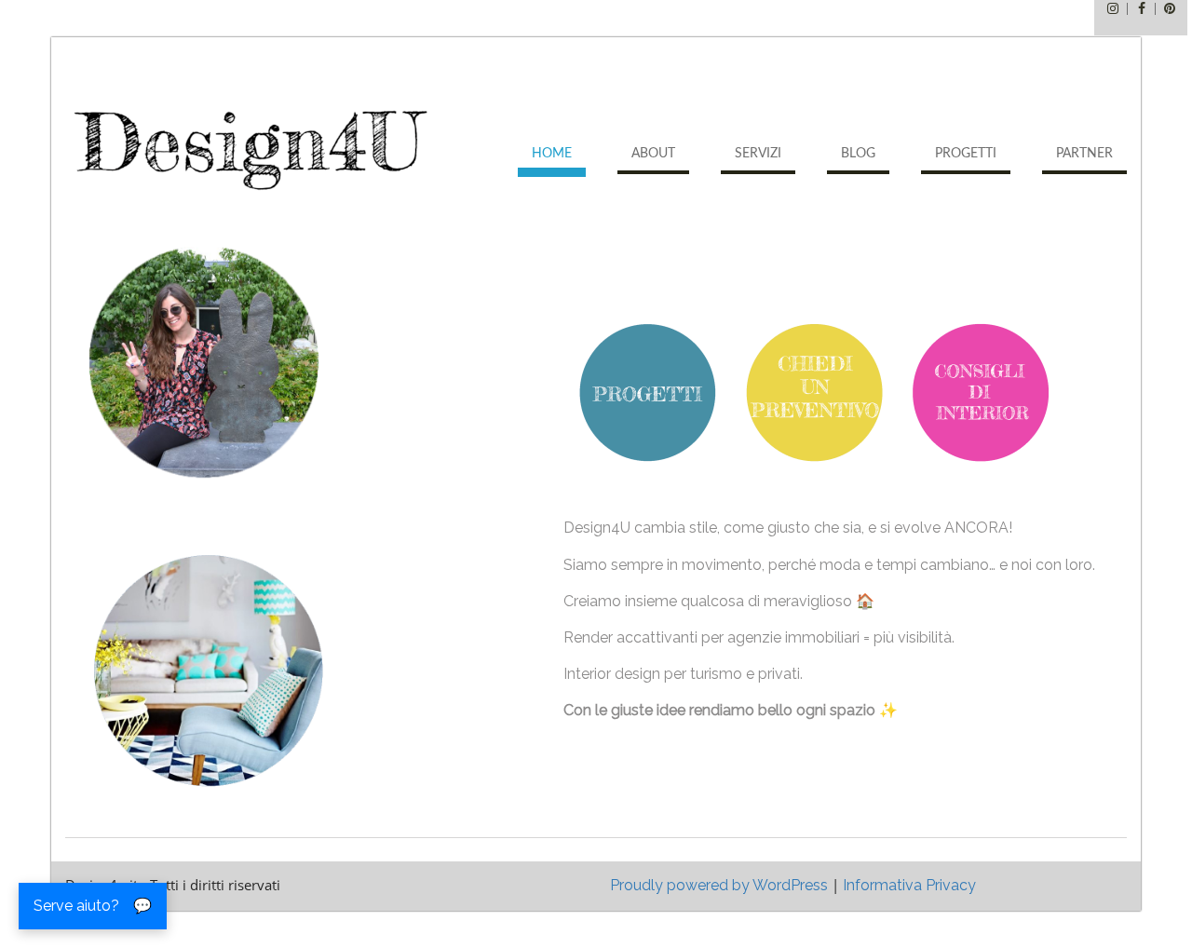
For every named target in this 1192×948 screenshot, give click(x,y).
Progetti (965, 153)
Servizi (758, 153)
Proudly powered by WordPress (719, 885)
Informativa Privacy (909, 885)
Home (552, 153)
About (653, 153)
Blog (858, 153)
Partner (1084, 153)
